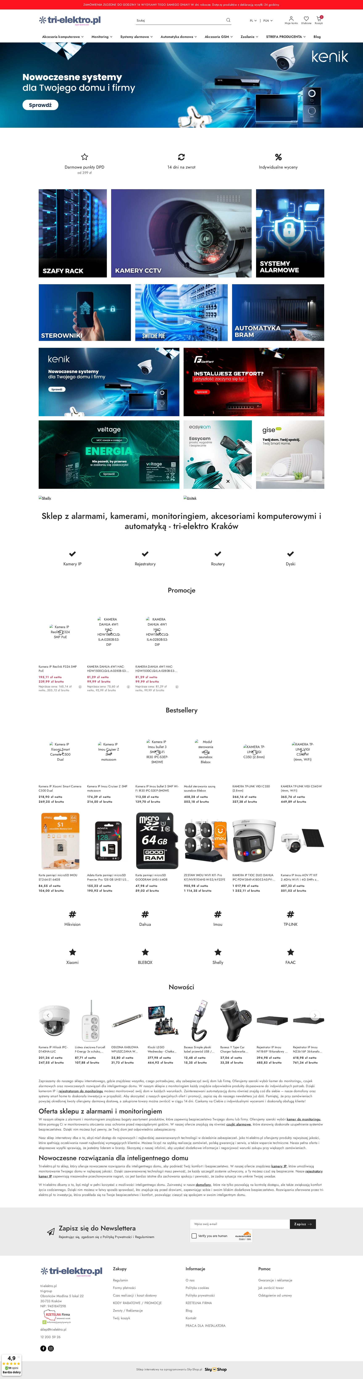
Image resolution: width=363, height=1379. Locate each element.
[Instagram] (51, 1348)
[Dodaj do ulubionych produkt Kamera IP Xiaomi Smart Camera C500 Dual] (77, 728)
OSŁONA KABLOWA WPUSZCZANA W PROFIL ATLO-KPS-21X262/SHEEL (124, 1049)
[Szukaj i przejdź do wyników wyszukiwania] (228, 20)
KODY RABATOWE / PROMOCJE (137, 1303)
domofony (203, 1184)
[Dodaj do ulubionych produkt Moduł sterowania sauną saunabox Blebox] (223, 728)
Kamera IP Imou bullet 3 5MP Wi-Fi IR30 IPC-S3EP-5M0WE (157, 788)
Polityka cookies (197, 1287)
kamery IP (278, 1166)
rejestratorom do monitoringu (81, 1091)
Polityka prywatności (200, 1295)
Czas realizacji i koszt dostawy (135, 1295)
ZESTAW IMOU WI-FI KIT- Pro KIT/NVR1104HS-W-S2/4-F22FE (204, 877)
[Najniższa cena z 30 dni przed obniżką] (80, 687)
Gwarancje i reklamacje (275, 1280)
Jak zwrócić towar (271, 1287)
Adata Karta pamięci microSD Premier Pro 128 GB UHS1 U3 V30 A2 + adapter (106, 877)
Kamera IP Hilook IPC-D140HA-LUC (53, 1049)
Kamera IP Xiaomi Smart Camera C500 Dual (60, 788)
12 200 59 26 (50, 1337)
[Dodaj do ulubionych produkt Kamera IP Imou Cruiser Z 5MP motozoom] (125, 728)
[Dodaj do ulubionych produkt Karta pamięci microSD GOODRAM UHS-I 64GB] (174, 816)
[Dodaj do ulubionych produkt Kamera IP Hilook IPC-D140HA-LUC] (65, 1005)
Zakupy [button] (119, 1269)
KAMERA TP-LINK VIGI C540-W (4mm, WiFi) (301, 788)
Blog (189, 1310)
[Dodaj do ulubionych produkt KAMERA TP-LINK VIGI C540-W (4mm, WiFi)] (319, 728)
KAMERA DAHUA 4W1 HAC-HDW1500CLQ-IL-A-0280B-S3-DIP (106, 668)
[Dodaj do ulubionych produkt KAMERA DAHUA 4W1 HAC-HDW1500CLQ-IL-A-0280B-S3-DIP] (125, 608)
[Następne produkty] (315, 1015)
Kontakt (191, 1318)
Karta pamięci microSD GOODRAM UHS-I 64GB (151, 877)
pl (251, 21)
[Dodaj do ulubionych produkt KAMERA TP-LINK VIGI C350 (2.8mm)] (271, 728)
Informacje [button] (195, 1269)
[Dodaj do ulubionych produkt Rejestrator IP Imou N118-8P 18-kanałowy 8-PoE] (283, 1005)
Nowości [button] (181, 987)
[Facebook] (43, 1348)
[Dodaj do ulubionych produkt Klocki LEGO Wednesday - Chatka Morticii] (174, 1005)
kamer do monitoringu (303, 1119)
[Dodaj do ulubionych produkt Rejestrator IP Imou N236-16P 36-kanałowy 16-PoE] (319, 1005)
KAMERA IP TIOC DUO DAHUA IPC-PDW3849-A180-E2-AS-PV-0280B (253, 877)
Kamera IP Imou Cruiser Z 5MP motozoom (107, 788)
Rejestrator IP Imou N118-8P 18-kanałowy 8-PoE (272, 1049)
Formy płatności (124, 1287)
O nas (190, 1280)
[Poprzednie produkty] (48, 1015)
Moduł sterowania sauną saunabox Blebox (199, 788)
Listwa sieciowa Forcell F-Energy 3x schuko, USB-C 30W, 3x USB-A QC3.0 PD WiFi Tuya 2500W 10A (90, 1049)
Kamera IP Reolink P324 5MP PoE (58, 668)
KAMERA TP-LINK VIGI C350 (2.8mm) (251, 788)
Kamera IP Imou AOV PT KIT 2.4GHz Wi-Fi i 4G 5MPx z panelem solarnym (299, 877)
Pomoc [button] (264, 1269)
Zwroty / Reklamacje (128, 1310)
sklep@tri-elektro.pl (53, 1329)
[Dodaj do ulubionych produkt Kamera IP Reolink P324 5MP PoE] (77, 608)
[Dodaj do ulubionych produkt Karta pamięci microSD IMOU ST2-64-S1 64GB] (77, 816)
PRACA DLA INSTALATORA (206, 1325)
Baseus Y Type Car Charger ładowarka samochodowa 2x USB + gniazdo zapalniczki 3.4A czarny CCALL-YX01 (235, 1049)
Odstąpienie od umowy (275, 1295)
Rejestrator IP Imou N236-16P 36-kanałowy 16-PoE (308, 1049)
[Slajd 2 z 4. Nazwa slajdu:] (181, 85)
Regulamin (120, 1280)
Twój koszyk (121, 1318)
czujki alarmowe (238, 1124)
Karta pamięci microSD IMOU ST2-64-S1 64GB (58, 877)
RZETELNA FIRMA (199, 1303)
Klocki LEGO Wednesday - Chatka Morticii (161, 1049)
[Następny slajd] (354, 85)
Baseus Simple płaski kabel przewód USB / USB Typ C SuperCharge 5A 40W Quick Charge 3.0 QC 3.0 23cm (198, 1049)
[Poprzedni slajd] (9, 85)
